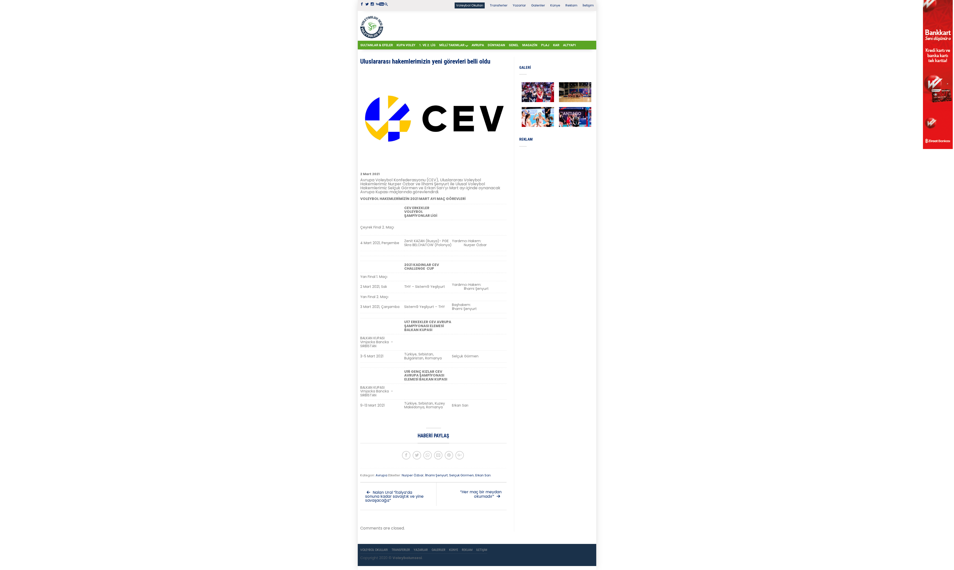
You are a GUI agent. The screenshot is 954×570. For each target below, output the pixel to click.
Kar (556, 45)
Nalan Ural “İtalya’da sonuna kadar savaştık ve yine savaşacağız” (394, 496)
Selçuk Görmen (461, 475)
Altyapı (569, 45)
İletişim (588, 5)
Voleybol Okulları (469, 5)
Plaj (545, 45)
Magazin (529, 45)
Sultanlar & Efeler (376, 45)
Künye (555, 5)
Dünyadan (496, 45)
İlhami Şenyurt (436, 475)
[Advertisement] (489, 25)
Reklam (571, 5)
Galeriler (538, 5)
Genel (513, 45)
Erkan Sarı (483, 475)
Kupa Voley (406, 45)
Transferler (499, 5)
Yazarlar (519, 5)
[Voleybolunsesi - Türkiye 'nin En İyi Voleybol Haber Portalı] (372, 25)
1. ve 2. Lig (427, 45)
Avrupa (478, 45)
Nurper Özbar (413, 475)
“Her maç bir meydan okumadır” (481, 494)
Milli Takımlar (451, 45)
